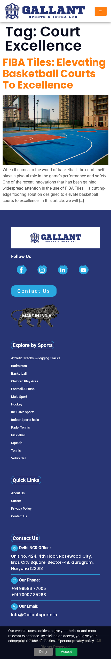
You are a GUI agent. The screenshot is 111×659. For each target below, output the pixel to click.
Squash (16, 443)
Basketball (19, 373)
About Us (18, 493)
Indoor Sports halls (25, 420)
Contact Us (19, 516)
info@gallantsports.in (34, 615)
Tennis (16, 450)
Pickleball (18, 435)
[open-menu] (100, 11)
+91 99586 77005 (28, 589)
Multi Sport (19, 397)
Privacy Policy (21, 508)
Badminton (19, 366)
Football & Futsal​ (23, 389)
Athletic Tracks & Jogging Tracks (35, 358)
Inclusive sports (23, 412)
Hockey (16, 404)
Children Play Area (24, 381)
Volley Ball (18, 458)
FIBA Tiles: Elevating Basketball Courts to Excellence (54, 73)
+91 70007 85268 (28, 595)
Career (16, 501)
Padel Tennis (20, 427)
